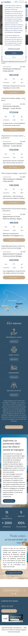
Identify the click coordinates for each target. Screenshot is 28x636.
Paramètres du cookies (14, 48)
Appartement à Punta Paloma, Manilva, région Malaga (12, 218)
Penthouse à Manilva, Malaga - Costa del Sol (12, 107)
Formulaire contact (9, 611)
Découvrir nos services (14, 427)
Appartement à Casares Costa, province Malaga (12, 255)
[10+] (14, 210)
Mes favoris (26, 11)
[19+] (14, 99)
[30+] (14, 173)
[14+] (14, 137)
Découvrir (14, 341)
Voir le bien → (14, 92)
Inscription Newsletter (11, 590)
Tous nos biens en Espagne (14, 633)
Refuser (14, 57)
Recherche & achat (14, 337)
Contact (21, 2)
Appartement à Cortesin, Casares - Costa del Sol (12, 145)
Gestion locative (14, 391)
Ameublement (14, 373)
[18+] (14, 247)
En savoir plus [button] (7, 496)
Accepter (14, 53)
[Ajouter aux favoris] (24, 99)
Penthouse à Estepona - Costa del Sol (12, 70)
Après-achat (14, 355)
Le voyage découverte (14, 573)
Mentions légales (21, 630)
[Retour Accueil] (5, 2)
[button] (26, 2)
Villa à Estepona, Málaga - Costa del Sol (13, 180)
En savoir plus (9, 501)
